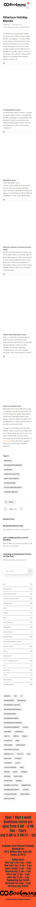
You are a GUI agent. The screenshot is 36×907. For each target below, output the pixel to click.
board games (9, 700)
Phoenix (24, 772)
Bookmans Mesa (10, 714)
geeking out (9, 754)
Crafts (7, 736)
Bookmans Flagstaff (12, 705)
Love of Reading (10, 767)
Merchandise (7, 637)
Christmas (8, 469)
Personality (7, 656)
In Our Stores (7, 27)
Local (17, 763)
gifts (5, 617)
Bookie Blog (10, 543)
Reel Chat (15, 27)
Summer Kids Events (11, 789)
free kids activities (11, 749)
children (7, 731)
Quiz (4, 665)
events (16, 736)
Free (17, 740)
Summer (19, 780)
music (15, 772)
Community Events (12, 529)
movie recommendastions (12, 641)
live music (8, 763)
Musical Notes (21, 560)
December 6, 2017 (17, 24)
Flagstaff (8, 740)
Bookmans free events (12, 709)
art (15, 696)
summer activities (11, 785)
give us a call (7, 441)
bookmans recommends (13, 465)
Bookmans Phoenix (11, 718)
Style (5, 675)
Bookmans (8, 24)
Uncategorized (24, 27)
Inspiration (7, 627)
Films (5, 608)
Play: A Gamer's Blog (10, 660)
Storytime (8, 780)
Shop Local (18, 776)
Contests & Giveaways (11, 598)
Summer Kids (26, 785)
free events (20, 745)
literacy (18, 758)
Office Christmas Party (13, 487)
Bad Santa (8, 460)
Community (19, 731)
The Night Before (10, 492)
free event (8, 745)
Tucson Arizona (10, 794)
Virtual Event (9, 798)
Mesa (22, 767)
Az (21, 696)
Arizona (7, 696)
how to (20, 754)
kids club (7, 758)
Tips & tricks (7, 680)
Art (4, 584)
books (25, 727)
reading (7, 776)
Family (24, 736)
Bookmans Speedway (11, 727)
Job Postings (7, 632)
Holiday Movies (9, 483)
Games (5, 613)
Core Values (7, 603)
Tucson (25, 789)
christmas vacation (11, 474)
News (5, 651)
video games (24, 794)
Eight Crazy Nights (11, 478)
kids (28, 754)
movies (6, 772)
